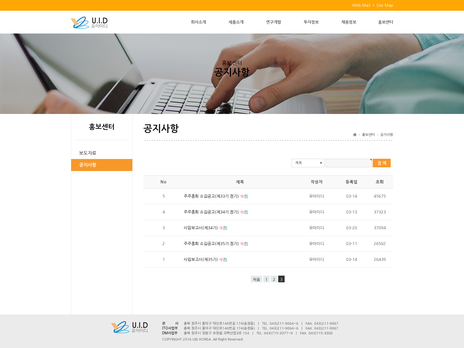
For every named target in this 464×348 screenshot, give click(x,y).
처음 (256, 280)
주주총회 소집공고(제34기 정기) (212, 212)
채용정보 (348, 22)
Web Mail (361, 5)
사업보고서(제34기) (201, 228)
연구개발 (273, 22)
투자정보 (311, 22)
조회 (380, 182)
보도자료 (87, 153)
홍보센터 (385, 22)
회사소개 (198, 22)
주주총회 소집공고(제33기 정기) (212, 196)
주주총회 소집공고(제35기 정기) (212, 244)
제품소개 (236, 22)
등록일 (352, 182)
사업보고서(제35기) (201, 259)
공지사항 (87, 165)
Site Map (384, 5)
